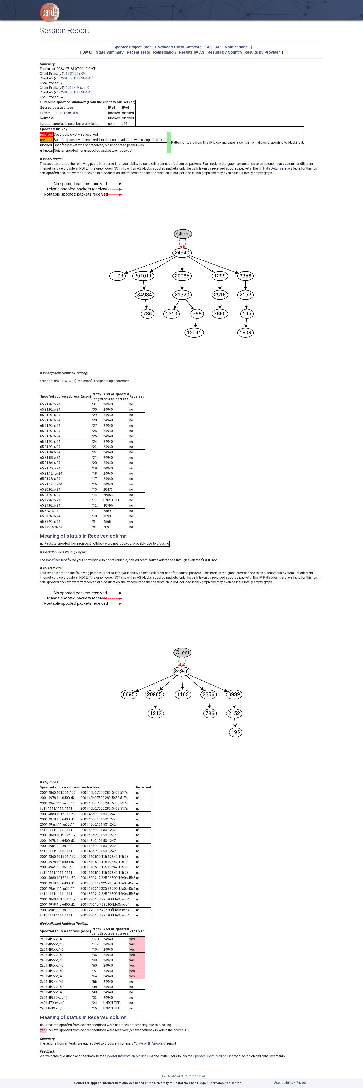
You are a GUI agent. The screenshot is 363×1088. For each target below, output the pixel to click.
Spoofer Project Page (132, 47)
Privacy (301, 1083)
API (218, 47)
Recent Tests (138, 52)
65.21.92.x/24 (76, 74)
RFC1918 (60, 113)
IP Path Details (270, 168)
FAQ (208, 47)
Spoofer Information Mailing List (129, 1056)
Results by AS (191, 52)
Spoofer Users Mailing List (213, 1056)
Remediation (164, 52)
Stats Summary (110, 52)
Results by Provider (262, 52)
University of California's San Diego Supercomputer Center (197, 1083)
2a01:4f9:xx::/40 (77, 88)
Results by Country (225, 52)
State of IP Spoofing (150, 1043)
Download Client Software (178, 47)
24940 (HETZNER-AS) (77, 78)
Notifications (236, 47)
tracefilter (53, 560)
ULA (75, 113)
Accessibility (283, 1083)
